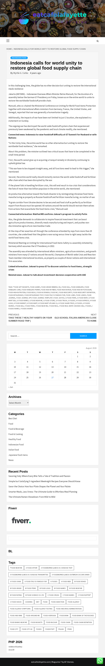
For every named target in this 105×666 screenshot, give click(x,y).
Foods (39, 629)
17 (15, 372)
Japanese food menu (18, 455)
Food (10, 423)
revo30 (11, 649)
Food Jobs (70, 295)
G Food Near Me (36, 300)
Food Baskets (36, 622)
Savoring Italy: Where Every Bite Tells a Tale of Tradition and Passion (39, 476)
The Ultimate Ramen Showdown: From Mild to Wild (31, 496)
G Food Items (70, 298)
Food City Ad (27, 629)
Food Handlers (77, 287)
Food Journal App (24, 298)
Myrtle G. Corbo (21, 72)
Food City (14, 629)
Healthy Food (14, 439)
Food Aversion (49, 615)
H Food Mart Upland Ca (47, 303)
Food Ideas (31, 292)
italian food (13, 449)
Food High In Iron (64, 290)
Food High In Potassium (81, 290)
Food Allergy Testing (43, 609)
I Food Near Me (42, 306)
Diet (37, 602)
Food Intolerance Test (34, 295)
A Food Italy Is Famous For (36, 581)
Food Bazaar (51, 622)
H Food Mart (32, 303)
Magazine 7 (56, 662)
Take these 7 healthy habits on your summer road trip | (30, 318)
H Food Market (20, 303)
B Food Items (30, 588)
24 (15, 377)
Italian (61, 629)
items (69, 629)
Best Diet (12, 418)
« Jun (10, 387)
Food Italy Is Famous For (54, 295)
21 (65, 372)
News (11, 460)
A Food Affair (31, 568)
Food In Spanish (43, 292)
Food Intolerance (16, 295)
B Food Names (60, 588)
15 (78, 367)
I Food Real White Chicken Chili (71, 306)
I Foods (88, 306)
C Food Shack (16, 602)
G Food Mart (82, 298)
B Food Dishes (80, 581)
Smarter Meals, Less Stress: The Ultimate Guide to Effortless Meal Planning (42, 491)
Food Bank (64, 615)
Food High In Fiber (48, 290)
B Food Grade (16, 588)
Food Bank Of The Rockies (83, 615)
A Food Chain (15, 581)
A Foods (53, 581)
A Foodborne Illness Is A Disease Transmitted (29, 574)
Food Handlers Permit (31, 290)
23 (90, 372)
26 (40, 377)
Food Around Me (33, 615)
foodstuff (50, 629)
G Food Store (49, 300)
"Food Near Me (16, 568)
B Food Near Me (75, 588)
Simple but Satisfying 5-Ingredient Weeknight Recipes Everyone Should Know (44, 481)
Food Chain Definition (83, 622)
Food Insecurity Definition (84, 292)
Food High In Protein (17, 292)
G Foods (71, 300)
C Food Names (68, 595)
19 (40, 372)
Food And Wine (16, 615)
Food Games (35, 287)
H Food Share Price (66, 303)
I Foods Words (26, 308)
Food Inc (54, 292)
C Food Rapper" (84, 595)
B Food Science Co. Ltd (34, 595)
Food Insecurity (65, 292)
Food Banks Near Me (18, 622)
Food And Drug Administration (69, 609)
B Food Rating (16, 595)
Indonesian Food (19, 58)
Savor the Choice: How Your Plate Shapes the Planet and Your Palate (39, 486)
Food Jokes (81, 295)
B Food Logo (45, 588)
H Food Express (82, 300)
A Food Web (66, 581)
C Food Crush (53, 595)
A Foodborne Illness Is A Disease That (56, 568)
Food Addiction (57, 602)
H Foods (78, 303)
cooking (28, 602)
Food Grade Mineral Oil (51, 287)
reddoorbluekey (15, 646)
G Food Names (23, 300)
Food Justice (59, 298)
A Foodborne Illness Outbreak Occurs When (70, 574)
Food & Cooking (15, 434)
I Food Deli (19, 306)
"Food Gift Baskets (21, 287)
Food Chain (65, 622)
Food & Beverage (16, 428)
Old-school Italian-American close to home (76, 318)
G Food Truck (61, 300)
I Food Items (30, 306)
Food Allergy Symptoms (20, 609)
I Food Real (53, 306)
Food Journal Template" (42, 298)
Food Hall (66, 287)
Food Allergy (73, 602)
